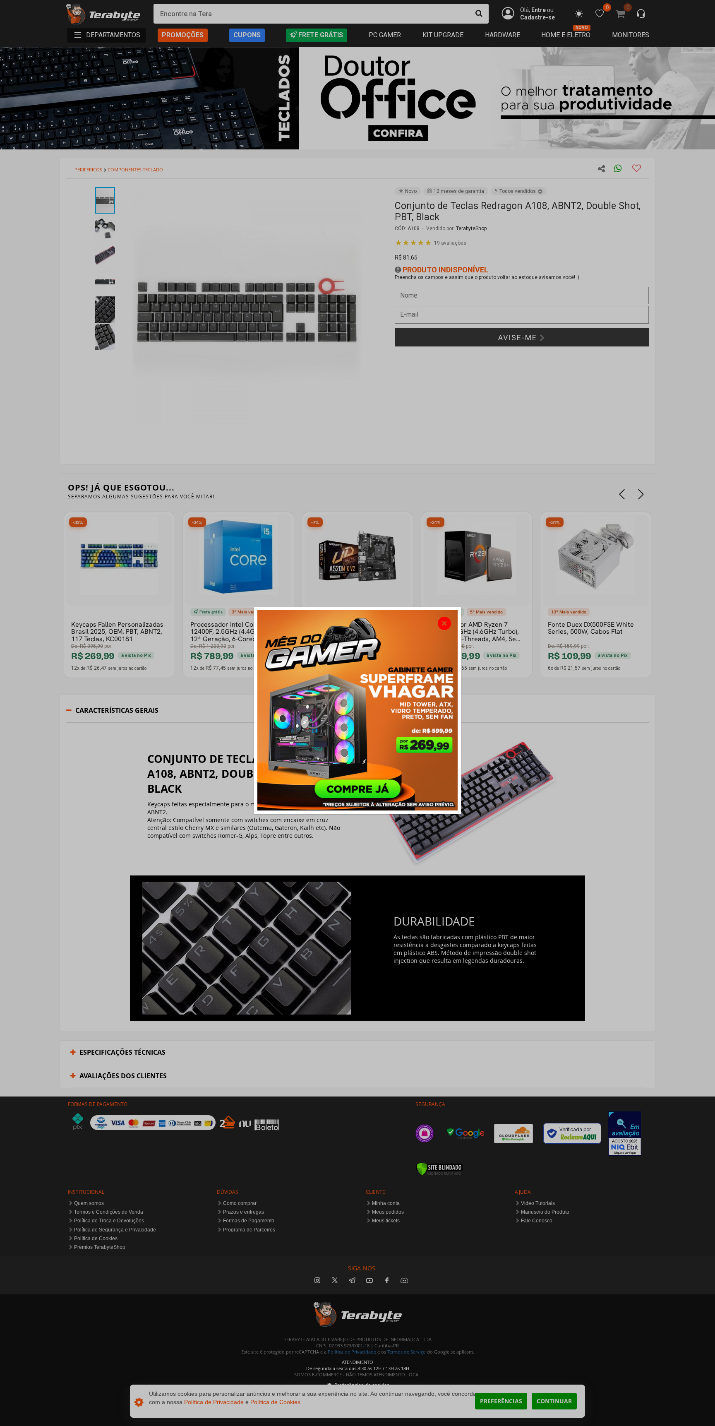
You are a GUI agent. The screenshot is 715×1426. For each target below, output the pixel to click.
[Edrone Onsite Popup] (357, 713)
